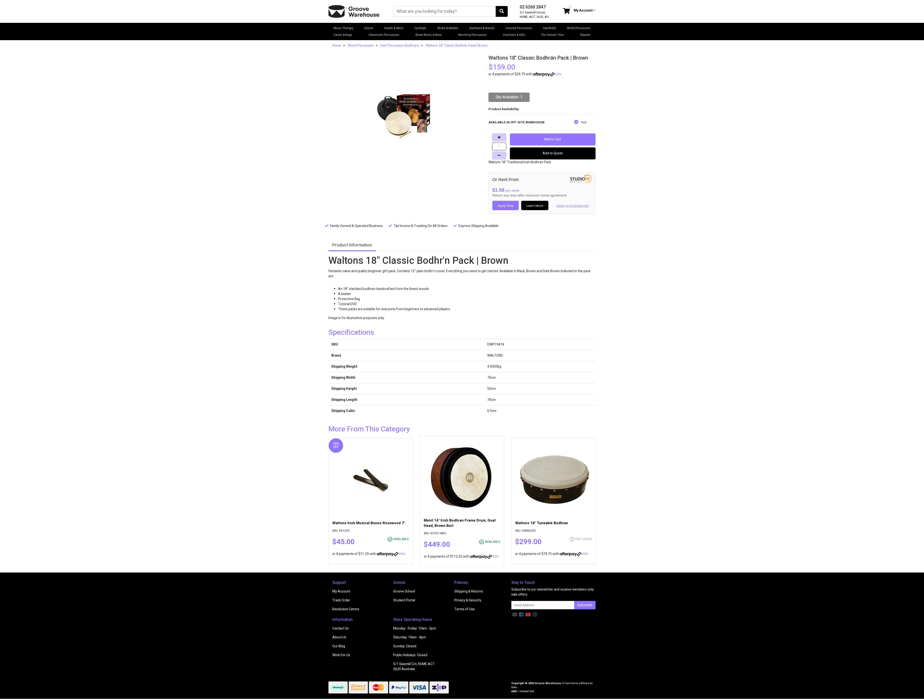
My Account (341, 591)
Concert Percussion (519, 28)
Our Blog (338, 646)
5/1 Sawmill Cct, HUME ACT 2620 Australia (414, 666)
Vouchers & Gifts (514, 35)
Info (558, 74)
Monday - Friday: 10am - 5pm (414, 628)
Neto (514, 687)
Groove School (404, 591)
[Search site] (502, 11)
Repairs (585, 35)
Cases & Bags (343, 35)
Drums (368, 28)
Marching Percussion (472, 35)
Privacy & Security (467, 600)
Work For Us (341, 655)
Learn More (534, 205)
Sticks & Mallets (447, 28)
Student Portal (404, 600)
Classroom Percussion (384, 35)
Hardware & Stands (481, 28)
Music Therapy (343, 28)
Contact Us (340, 628)
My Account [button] (583, 10)
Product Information (352, 245)
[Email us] (514, 614)
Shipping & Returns (468, 591)
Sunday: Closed (404, 646)
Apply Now (505, 205)
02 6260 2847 (533, 7)
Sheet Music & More (428, 35)
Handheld (549, 28)
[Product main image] (404, 115)
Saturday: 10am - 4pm (409, 637)
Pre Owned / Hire (552, 35)
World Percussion (578, 28)
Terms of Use (464, 609)
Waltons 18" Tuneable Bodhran (541, 523)
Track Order (341, 600)
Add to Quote (553, 153)
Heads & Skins (393, 28)
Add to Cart (552, 139)
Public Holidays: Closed (410, 655)
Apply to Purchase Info (572, 205)
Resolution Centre (345, 609)
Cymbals (420, 28)
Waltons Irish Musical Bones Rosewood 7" (368, 523)
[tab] (352, 245)
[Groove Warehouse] (353, 11)
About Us (339, 637)
